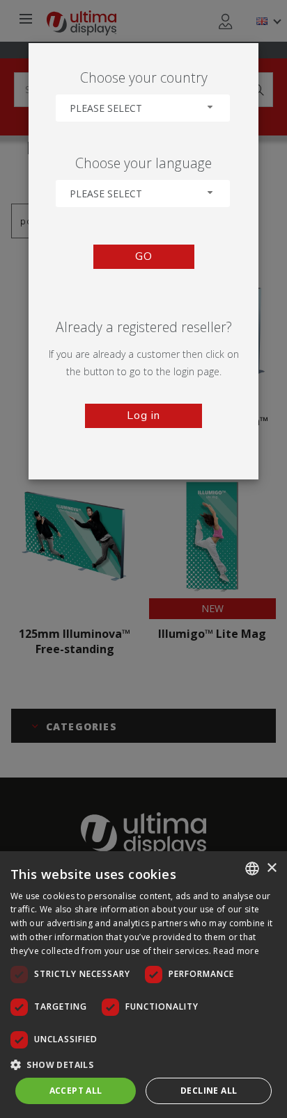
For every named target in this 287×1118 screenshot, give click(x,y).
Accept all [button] (75, 1090)
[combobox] (143, 108)
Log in (143, 415)
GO (144, 256)
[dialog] (143, 984)
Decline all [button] (208, 1090)
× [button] (271, 868)
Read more (236, 951)
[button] (143, 1064)
